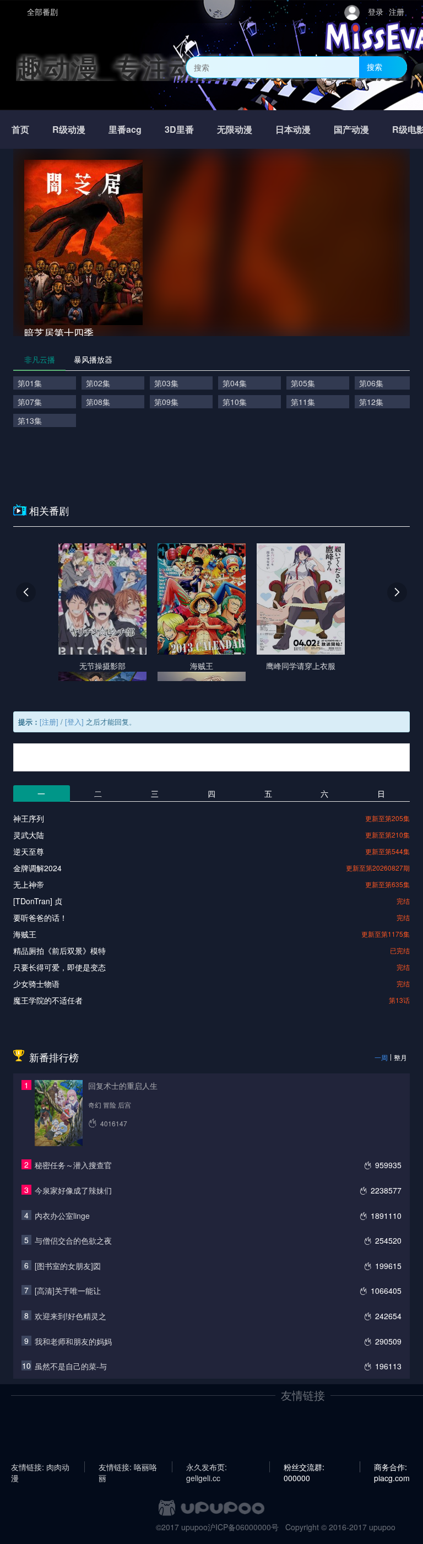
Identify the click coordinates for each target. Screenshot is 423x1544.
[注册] (49, 721)
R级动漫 (68, 129)
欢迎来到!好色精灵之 (70, 1315)
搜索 (374, 66)
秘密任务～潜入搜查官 (73, 1164)
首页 (20, 129)
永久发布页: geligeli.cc (206, 1466)
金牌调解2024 (37, 867)
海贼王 (24, 934)
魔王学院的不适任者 (48, 1000)
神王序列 (28, 818)
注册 (396, 11)
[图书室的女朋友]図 (68, 1265)
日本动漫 (293, 129)
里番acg (125, 129)
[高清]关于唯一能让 (68, 1290)
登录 (375, 11)
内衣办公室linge (62, 1215)
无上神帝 (28, 884)
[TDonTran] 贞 (37, 900)
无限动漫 (234, 129)
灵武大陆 (28, 834)
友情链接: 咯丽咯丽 (128, 1466)
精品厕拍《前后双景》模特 (59, 950)
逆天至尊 (28, 851)
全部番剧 (42, 11)
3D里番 (179, 129)
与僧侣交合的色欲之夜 (73, 1240)
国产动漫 (351, 129)
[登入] (74, 721)
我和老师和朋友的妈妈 (73, 1341)
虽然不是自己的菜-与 (71, 1366)
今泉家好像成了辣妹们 (73, 1190)
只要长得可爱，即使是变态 (59, 967)
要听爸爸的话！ (40, 917)
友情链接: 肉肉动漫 (40, 1466)
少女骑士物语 (36, 983)
